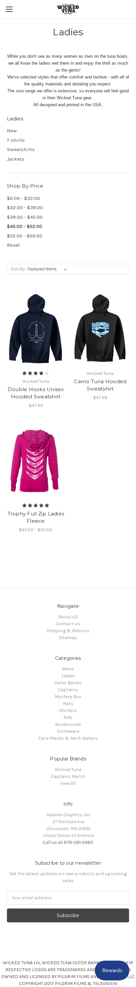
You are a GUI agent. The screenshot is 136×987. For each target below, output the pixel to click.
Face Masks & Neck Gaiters (68, 738)
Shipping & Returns (68, 630)
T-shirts (16, 140)
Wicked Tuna (68, 769)
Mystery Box (68, 696)
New (12, 131)
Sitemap (68, 637)
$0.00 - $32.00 (23, 198)
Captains (68, 690)
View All (68, 783)
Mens (68, 669)
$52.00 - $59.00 (24, 236)
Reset (13, 245)
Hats (68, 703)
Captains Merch (68, 776)
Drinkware (68, 731)
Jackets (15, 159)
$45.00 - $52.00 (24, 226)
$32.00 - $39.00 (25, 207)
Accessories (68, 724)
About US (68, 617)
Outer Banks (68, 683)
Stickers (68, 710)
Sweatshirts (21, 149)
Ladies (68, 676)
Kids (68, 717)
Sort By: (18, 268)
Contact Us (68, 624)
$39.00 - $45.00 (25, 217)
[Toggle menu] (9, 9)
